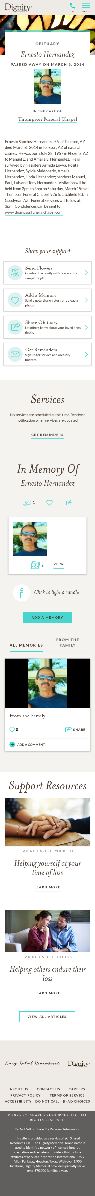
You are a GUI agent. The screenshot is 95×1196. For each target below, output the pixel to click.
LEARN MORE (48, 887)
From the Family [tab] (67, 642)
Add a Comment (31, 744)
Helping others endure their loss (47, 969)
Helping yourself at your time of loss (47, 863)
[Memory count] (26, 502)
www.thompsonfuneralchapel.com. (34, 212)
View (58, 564)
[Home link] (18, 7)
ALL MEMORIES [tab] (26, 645)
